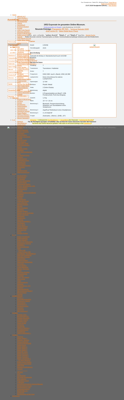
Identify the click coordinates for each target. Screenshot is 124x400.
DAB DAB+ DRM (22, 143)
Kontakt (19, 28)
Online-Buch (21, 225)
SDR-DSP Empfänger (24, 255)
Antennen (20, 127)
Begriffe (19, 138)
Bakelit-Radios (22, 135)
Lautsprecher (21, 199)
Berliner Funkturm (23, 55)
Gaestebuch (21, 25)
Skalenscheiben (22, 260)
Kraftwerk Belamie (20, 197)
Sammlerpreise (22, 110)
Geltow (19, 72)
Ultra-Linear (21, 279)
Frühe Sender (21, 67)
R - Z (14, 235)
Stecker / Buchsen (23, 269)
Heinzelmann (21, 177)
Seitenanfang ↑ (112, 127)
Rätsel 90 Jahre (22, 352)
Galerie (19, 23)
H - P (14, 174)
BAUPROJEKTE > (23, 316)
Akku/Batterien (22, 123)
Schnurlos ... (21, 264)
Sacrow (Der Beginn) (24, 84)
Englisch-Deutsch (23, 27)
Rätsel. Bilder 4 (22, 350)
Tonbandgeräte (22, 274)
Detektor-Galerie (22, 320)
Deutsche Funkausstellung (26, 59)
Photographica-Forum (24, 386)
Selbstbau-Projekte (23, 257)
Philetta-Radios (22, 228)
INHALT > (20, 298)
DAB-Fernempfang (23, 145)
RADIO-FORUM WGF (24, 33)
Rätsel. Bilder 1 (22, 338)
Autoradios (20, 133)
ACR (18, 374)
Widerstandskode (23, 289)
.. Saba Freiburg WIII (24, 252)
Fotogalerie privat (23, 381)
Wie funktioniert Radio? (25, 291)
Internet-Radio (22, 182)
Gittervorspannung (23, 172)
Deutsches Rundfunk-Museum (27, 60)
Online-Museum (22, 226)
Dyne (19, 154)
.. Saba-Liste (21, 250)
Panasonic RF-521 (60, 29)
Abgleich (20, 121)
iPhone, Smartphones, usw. (26, 186)
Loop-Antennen (22, 203)
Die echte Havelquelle (24, 377)
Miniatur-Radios (22, 211)
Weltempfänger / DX (23, 286)
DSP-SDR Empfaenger (24, 152)
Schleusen (20, 392)
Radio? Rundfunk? (23, 237)
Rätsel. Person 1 (22, 354)
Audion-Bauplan (22, 130)
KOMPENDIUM (17, 296)
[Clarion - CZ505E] (95, 45)
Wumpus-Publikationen (25, 367)
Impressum (16, 396)
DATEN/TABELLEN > (24, 57)
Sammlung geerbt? (23, 111)
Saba (19, 248)
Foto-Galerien (21, 379)
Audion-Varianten (23, 132)
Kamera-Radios (22, 188)
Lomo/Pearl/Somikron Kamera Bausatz (30, 384)
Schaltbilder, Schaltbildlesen (26, 254)
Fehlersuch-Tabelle (23, 301)
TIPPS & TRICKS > (23, 115)
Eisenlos (20, 157)
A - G (14, 120)
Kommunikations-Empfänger (26, 193)
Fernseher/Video (13, 61)
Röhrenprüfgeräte (23, 247)
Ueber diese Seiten (23, 40)
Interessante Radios (23, 184)
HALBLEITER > (22, 176)
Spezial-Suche (90, 35)
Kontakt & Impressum (86, 127)
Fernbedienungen (23, 160)
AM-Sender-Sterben (23, 50)
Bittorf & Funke (22, 140)
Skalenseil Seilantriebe (24, 262)
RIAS (19, 82)
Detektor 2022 (22, 315)
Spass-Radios (22, 113)
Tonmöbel (20, 276)
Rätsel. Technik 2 (22, 357)
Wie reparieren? (22, 311)
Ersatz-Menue (112, 2)
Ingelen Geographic (23, 181)
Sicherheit (20, 309)
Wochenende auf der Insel (26, 394)
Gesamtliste (64, 120)
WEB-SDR (20, 365)
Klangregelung (22, 189)
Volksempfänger (22, 88)
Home (14, 15)
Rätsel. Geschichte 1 (24, 359)
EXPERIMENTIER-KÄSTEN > (27, 64)
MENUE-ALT (21, 16)
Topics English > (22, 18)
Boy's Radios (21, 142)
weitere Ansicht (95, 47)
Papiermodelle (22, 106)
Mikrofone (20, 210)
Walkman (20, 284)
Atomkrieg (20, 52)
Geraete (15, 45)
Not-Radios (21, 223)
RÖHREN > (21, 245)
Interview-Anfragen (23, 32)
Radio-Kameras (22, 238)
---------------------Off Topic (22, 371)
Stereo (19, 271)
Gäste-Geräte (21, 323)
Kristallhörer (21, 331)
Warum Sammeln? (23, 118)
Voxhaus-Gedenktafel (24, 91)
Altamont (20, 337)
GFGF (19, 169)
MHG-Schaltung (22, 208)
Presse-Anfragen (22, 342)
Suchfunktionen (53, 120)
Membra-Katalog (22, 204)
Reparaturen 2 (22, 304)
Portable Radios (22, 233)
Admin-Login (103, 127)
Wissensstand (21, 293)
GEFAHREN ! (21, 164)
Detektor (15, 313)
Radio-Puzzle (21, 345)
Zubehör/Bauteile (13, 72)
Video (19, 281)
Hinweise (33, 120)
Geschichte (16, 47)
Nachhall (20, 220)
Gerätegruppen (22, 171)
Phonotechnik (21, 230)
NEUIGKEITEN (22, 22)
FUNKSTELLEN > (23, 69)
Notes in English (22, 20)
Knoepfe (20, 191)
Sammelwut (21, 108)
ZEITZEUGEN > (22, 96)
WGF (45, 127)
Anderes (15, 335)
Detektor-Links (22, 321)
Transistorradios (13, 44)
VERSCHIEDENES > (24, 93)
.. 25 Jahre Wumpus (23, 360)
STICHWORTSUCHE (24, 38)
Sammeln (15, 98)
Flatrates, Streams (23, 340)
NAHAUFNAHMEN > (24, 221)
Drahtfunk (20, 150)
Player (19, 232)
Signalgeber (21, 259)
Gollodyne (20, 325)
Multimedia (20, 216)
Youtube (20, 294)
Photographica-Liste (24, 387)
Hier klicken (112, 5)
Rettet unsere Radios (24, 79)
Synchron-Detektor (23, 272)
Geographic (21, 167)
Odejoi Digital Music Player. (68, 31)
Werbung (20, 287)
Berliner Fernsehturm (24, 54)
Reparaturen (21, 303)
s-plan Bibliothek (22, 267)
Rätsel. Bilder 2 (22, 347)
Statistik (19, 37)
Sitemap (96, 127)
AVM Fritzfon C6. (52, 31)
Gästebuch (87, 123)
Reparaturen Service (24, 243)
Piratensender (22, 81)
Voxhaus (20, 89)
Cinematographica (23, 389)
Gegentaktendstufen (24, 165)
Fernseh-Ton (21, 162)
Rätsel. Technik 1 (22, 355)
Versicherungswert (23, 116)
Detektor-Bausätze (23, 318)
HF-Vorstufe (21, 179)
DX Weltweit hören (23, 155)
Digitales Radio (22, 149)
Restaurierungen (22, 306)
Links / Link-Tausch (23, 30)
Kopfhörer (20, 194)
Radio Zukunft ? (22, 240)
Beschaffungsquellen (24, 299)
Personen (20, 77)
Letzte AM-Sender (23, 201)
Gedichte (20, 71)
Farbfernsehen (22, 159)
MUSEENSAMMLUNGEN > (23, 75)
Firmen (19, 66)
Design (19, 103)
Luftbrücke (20, 382)
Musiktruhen (21, 105)
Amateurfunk (21, 125)
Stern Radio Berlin (23, 86)
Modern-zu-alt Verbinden (25, 213)
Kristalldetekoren (22, 330)
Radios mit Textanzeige (25, 242)
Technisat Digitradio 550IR (79, 29)
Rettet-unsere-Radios (24, 35)
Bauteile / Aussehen (23, 137)
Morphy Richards (22, 215)
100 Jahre (20, 49)
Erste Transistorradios (24, 62)
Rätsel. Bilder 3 (22, 348)
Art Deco (20, 101)
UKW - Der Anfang (23, 277)
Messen (19, 206)
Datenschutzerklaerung (108, 4)
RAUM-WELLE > (22, 391)
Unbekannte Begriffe (86, 120)
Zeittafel (19, 94)
